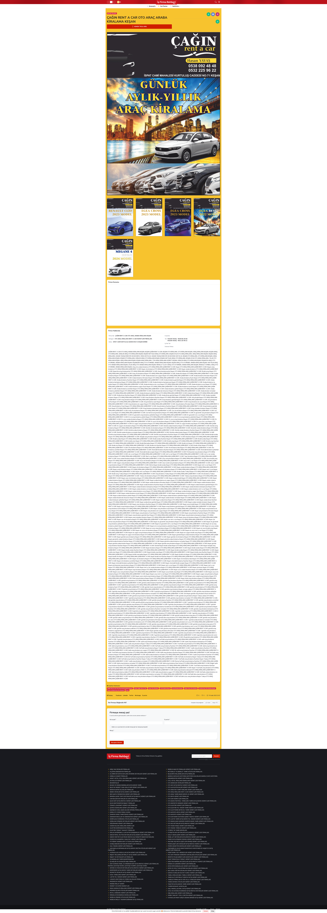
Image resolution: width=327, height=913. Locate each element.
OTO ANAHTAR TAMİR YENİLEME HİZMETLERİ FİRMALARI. (185, 789)
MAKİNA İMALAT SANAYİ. (117, 884)
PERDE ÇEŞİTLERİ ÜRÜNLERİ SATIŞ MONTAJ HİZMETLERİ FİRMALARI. (189, 844)
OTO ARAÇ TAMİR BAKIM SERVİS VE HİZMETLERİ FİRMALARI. (186, 794)
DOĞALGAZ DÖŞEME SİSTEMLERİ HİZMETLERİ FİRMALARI (127, 821)
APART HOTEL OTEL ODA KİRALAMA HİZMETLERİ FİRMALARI (128, 778)
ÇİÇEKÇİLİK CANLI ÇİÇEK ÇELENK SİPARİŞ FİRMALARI (125, 810)
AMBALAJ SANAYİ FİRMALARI (118, 776)
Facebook (119, 695)
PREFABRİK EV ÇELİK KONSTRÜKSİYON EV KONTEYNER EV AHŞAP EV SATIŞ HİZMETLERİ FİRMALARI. (189, 849)
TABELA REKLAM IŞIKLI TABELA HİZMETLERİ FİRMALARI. (185, 875)
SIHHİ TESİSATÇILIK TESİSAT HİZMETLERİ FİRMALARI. (184, 859)
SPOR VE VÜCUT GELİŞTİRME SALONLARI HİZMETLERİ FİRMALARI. (188, 868)
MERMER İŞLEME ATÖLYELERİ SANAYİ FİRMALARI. (124, 890)
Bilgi (212, 911)
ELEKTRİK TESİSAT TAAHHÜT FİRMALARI (122, 830)
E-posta (144, 695)
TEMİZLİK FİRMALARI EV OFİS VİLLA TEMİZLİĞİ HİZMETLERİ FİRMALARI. (189, 879)
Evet (208, 702)
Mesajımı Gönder (116, 742)
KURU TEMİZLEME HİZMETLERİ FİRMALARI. (123, 875)
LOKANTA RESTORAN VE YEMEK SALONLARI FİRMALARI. (126, 879)
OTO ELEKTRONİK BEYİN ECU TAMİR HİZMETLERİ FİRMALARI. (186, 810)
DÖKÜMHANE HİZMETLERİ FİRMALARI (121, 823)
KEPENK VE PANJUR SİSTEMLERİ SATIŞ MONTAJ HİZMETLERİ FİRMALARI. (132, 868)
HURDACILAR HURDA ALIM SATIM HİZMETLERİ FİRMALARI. (127, 852)
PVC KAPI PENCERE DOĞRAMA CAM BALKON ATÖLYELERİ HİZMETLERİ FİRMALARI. (192, 855)
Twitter (131, 695)
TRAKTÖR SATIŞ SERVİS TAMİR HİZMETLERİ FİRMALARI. (184, 884)
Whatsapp (138, 695)
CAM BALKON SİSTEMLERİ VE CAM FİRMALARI (123, 798)
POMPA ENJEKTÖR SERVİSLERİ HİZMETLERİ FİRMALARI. (184, 846)
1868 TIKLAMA (112, 13)
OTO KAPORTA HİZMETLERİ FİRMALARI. (180, 814)
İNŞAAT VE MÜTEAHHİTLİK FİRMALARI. (121, 857)
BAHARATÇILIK (114, 783)
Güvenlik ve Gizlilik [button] (201, 909)
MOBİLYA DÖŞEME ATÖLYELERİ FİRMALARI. (122, 897)
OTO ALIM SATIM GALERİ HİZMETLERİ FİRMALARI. (183, 787)
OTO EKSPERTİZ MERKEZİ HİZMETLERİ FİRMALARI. (183, 803)
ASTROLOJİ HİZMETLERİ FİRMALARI (121, 780)
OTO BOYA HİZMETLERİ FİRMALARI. (178, 796)
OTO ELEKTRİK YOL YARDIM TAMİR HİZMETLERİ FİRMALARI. (186, 808)
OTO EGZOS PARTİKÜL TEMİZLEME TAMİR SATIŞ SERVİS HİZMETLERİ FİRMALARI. (192, 801)
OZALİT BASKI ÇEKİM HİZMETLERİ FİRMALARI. (181, 835)
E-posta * (167, 719)
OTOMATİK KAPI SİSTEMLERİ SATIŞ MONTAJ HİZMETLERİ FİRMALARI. (188, 832)
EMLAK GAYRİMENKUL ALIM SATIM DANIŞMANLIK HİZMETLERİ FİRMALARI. (132, 832)
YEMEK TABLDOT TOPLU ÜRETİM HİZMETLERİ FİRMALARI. (185, 895)
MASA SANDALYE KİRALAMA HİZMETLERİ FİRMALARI (126, 888)
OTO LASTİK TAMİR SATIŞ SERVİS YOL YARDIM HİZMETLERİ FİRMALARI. (189, 819)
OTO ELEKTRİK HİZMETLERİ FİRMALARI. (180, 805)
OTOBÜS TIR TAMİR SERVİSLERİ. (177, 830)
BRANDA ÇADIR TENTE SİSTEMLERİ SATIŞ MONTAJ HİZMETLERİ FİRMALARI (132, 796)
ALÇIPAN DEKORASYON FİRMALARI (120, 771)
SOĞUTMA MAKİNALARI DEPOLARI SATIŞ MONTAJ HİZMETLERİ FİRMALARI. (190, 861)
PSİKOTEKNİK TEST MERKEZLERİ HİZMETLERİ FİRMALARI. (185, 852)
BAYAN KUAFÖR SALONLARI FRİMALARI (121, 789)
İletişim (218, 909)
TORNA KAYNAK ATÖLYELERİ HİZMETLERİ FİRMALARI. (184, 882)
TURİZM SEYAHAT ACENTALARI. (177, 886)
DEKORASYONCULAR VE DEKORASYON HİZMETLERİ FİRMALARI (129, 817)
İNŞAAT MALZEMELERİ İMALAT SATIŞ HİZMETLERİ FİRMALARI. (128, 855)
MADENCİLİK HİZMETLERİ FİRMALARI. (121, 881)
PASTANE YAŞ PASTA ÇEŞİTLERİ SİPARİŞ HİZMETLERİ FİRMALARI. (187, 841)
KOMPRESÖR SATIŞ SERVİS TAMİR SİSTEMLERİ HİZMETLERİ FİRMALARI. (131, 870)
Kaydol (216, 756)
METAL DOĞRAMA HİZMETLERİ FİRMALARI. (123, 893)
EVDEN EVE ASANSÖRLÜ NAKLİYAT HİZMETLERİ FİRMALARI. (128, 839)
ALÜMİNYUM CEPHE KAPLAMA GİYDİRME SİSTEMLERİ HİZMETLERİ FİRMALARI (133, 774)
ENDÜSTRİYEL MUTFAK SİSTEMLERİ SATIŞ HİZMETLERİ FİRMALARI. (130, 835)
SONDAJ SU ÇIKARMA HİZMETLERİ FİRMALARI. (182, 864)
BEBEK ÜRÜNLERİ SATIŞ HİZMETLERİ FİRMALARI (124, 792)
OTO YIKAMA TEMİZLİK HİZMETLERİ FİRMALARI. (182, 828)
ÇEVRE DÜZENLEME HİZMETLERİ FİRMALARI (123, 808)
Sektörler (175, 6)
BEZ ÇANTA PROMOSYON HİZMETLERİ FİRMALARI (125, 794)
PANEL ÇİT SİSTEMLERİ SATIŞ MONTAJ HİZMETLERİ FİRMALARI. (187, 837)
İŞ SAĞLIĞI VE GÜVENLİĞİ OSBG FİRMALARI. (123, 861)
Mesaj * (112, 730)
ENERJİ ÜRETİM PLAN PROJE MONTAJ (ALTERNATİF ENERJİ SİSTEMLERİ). (132, 837)
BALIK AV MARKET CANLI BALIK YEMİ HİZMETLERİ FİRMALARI (128, 787)
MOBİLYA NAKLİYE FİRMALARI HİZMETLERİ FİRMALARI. (184, 769)
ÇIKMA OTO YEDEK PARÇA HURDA (120, 812)
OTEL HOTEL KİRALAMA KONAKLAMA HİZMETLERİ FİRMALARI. (186, 780)
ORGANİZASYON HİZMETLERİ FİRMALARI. (180, 778)
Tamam (206, 911)
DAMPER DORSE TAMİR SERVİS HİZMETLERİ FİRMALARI (126, 814)
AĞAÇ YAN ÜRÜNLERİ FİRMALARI (120, 769)
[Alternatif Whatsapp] (217, 22)
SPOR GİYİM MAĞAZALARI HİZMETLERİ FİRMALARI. (183, 866)
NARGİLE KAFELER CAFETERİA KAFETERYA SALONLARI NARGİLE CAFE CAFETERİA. (193, 776)
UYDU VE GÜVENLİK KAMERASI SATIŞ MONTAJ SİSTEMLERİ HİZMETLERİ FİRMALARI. (193, 891)
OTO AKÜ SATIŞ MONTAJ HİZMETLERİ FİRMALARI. (183, 785)
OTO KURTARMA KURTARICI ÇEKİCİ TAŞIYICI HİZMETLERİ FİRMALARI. (188, 817)
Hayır (214, 702)
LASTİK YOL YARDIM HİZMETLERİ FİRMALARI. (123, 877)
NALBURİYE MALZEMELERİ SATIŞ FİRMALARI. (181, 774)
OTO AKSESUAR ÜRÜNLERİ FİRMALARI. (179, 783)
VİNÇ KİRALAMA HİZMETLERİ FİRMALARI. (180, 893)
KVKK (206, 759)
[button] (216, 2)
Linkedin (125, 695)
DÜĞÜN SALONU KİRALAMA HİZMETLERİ (122, 826)
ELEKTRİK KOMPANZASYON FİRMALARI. (121, 828)
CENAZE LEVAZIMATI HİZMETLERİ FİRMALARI (123, 805)
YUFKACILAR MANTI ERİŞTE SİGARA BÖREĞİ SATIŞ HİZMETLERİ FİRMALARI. (190, 897)
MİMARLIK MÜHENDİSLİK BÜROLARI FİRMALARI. (124, 895)
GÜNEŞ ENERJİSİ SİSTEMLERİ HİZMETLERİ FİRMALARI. (126, 844)
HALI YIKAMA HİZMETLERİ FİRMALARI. (121, 846)
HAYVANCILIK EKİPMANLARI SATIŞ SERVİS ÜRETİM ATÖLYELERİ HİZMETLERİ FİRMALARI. (132, 849)
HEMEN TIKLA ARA (140, 26)
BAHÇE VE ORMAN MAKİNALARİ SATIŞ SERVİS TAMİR (125, 785)
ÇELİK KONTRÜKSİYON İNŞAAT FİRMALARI (122, 803)
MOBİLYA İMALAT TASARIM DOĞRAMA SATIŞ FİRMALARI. (126, 899)
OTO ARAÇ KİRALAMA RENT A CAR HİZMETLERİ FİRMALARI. (133, 339)
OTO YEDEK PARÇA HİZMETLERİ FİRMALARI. (181, 826)
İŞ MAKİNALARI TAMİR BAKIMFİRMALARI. (122, 859)
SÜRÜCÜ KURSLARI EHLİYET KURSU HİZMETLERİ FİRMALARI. (186, 873)
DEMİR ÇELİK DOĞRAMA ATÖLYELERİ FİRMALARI (124, 819)
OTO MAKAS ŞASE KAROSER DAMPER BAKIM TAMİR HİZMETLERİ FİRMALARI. (190, 821)
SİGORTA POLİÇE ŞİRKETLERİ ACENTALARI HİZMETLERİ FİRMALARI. (188, 857)
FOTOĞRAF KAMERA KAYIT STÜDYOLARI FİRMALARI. (125, 841)
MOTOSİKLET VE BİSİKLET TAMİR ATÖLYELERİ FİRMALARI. (185, 771)
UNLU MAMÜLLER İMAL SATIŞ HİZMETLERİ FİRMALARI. (184, 888)
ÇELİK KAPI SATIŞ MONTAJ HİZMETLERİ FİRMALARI (125, 801)
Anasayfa (152, 6)
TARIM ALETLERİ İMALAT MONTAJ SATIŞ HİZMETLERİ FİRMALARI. (187, 877)
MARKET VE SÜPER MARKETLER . (120, 886)
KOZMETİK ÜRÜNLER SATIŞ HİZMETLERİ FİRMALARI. (125, 872)
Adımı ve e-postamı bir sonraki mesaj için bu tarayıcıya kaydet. (130, 727)
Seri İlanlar (164, 6)
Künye (212, 909)
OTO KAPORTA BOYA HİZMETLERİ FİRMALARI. (181, 812)
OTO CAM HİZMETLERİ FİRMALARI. (178, 798)
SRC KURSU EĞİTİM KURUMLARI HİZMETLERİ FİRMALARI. (185, 870)
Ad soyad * (113, 719)
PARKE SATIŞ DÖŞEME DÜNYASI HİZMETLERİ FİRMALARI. (185, 839)
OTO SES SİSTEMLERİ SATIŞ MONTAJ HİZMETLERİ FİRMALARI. (186, 823)
